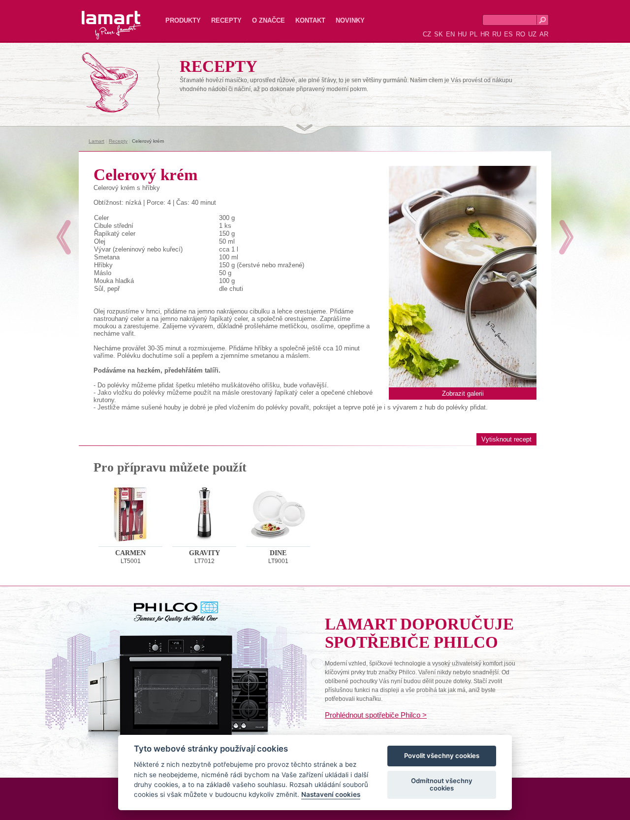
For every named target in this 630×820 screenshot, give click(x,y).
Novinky (350, 20)
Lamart (101, 17)
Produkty (183, 20)
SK (438, 34)
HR (484, 34)
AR (543, 34)
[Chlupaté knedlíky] (64, 237)
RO (520, 34)
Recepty (226, 20)
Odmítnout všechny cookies (441, 784)
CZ (427, 34)
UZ (532, 34)
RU (496, 34)
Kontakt (310, 20)
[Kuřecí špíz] (566, 237)
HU (462, 34)
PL (473, 34)
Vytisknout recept (506, 439)
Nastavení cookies (330, 795)
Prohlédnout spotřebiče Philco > (376, 715)
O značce (268, 20)
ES (508, 34)
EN (450, 34)
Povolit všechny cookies (441, 756)
